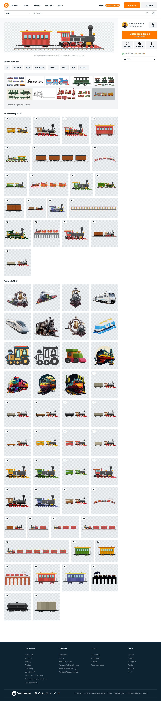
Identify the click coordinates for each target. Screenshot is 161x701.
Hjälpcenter (95, 655)
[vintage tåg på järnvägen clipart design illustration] (75, 130)
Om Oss (94, 661)
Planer (101, 5)
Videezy (28, 661)
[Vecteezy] (6, 5)
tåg (7, 67)
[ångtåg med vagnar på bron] (17, 577)
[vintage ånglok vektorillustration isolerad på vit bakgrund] (81, 184)
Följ (153, 26)
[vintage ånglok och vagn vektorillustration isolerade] (17, 130)
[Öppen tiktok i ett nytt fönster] (51, 693)
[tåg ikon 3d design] (104, 326)
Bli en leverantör (97, 665)
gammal (17, 67)
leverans (53, 67)
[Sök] (147, 13)
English (131, 655)
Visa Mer (103, 94)
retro (64, 67)
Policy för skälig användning (138, 693)
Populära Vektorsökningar (69, 665)
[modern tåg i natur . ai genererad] (104, 355)
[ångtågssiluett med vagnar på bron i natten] (104, 577)
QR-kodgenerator (32, 682)
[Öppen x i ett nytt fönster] (55, 693)
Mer (59, 5)
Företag (28, 665)
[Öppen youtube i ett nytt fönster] (58, 693)
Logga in (149, 5)
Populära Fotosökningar (68, 668)
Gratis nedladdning (139, 34)
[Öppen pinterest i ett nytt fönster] (47, 693)
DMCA (61, 658)
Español (131, 658)
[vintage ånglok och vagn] (36, 208)
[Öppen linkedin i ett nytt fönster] (43, 693)
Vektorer (14, 5)
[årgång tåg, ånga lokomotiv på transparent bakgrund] (46, 326)
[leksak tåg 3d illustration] (75, 355)
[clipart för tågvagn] (61, 158)
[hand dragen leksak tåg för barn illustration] (17, 355)
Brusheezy (29, 655)
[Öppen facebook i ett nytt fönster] (36, 693)
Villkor (109, 693)
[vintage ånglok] (46, 130)
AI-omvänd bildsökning (34, 675)
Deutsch (131, 665)
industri (83, 67)
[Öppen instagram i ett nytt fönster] (39, 693)
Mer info (127, 59)
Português (132, 661)
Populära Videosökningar (69, 672)
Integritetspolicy (120, 693)
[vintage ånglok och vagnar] (105, 158)
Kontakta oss (96, 658)
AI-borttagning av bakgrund (36, 679)
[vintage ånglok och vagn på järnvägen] (38, 527)
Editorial (48, 5)
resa (28, 67)
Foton (25, 5)
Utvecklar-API (30, 672)
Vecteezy (28, 658)
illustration (39, 67)
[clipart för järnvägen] (93, 208)
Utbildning (29, 668)
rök (73, 67)
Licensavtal (63, 655)
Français (131, 668)
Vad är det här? (140, 54)
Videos (37, 5)
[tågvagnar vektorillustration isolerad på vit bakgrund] (104, 130)
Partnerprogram (65, 661)
